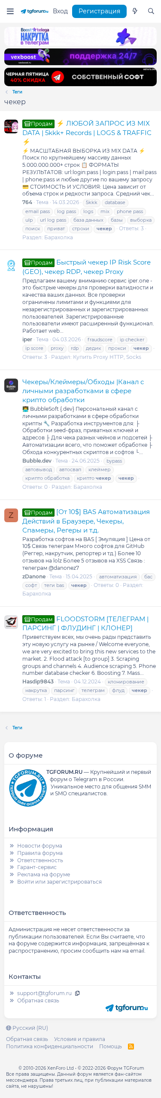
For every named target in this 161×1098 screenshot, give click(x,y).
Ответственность (40, 860)
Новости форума (39, 845)
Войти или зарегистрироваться (59, 881)
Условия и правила (79, 1039)
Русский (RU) (29, 1028)
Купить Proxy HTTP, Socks (107, 357)
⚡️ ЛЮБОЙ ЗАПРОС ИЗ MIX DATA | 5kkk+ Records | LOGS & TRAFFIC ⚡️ (87, 132)
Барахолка (58, 237)
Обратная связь (38, 1000)
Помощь (110, 1046)
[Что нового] (135, 11)
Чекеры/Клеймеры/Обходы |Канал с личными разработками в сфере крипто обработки (83, 391)
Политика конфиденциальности (49, 1046)
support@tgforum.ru (44, 993)
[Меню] (10, 11)
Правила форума (40, 853)
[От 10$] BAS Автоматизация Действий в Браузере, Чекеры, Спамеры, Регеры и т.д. (86, 521)
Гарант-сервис (37, 867)
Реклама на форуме (43, 874)
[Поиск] (151, 11)
